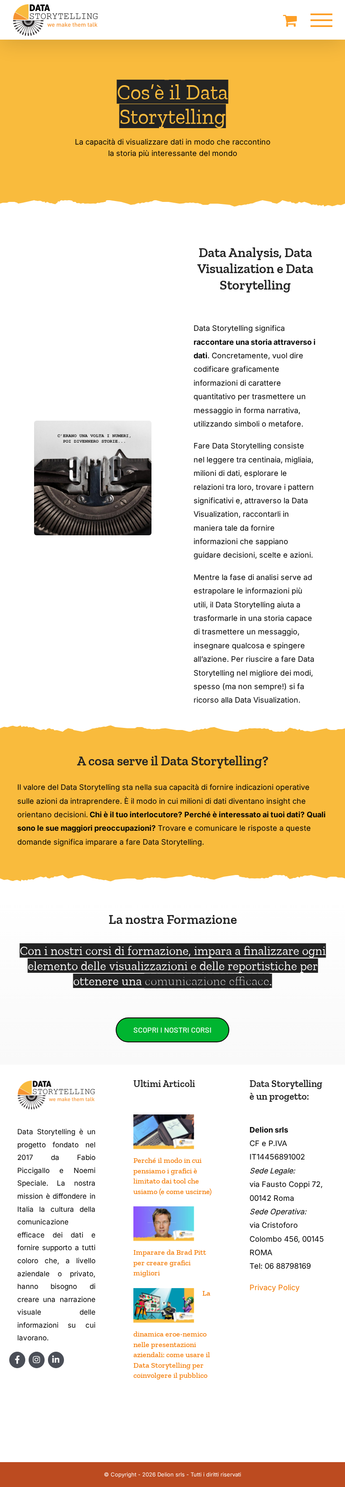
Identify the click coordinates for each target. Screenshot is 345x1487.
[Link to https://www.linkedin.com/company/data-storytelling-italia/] (56, 1360)
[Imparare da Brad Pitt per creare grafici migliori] (163, 1223)
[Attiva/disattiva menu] (322, 20)
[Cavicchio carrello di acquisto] (290, 20)
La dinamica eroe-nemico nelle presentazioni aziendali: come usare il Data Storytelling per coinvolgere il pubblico (171, 1334)
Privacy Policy (274, 1287)
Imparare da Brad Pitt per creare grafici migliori (169, 1263)
